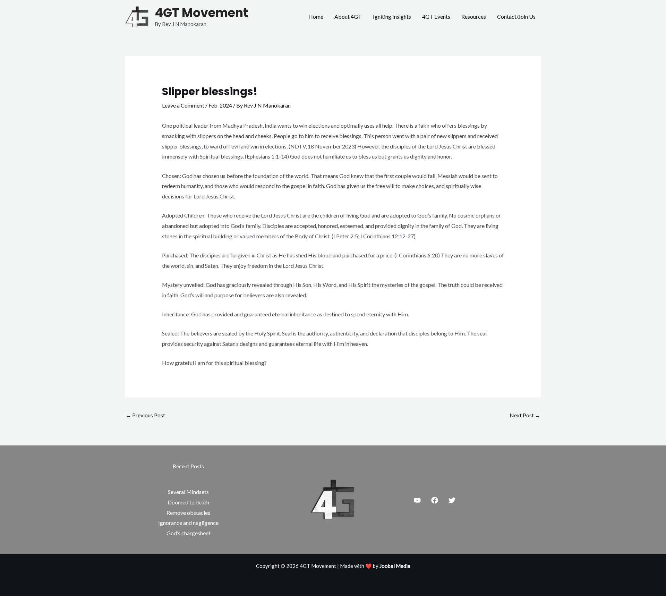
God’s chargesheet (188, 533)
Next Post (525, 415)
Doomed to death (188, 502)
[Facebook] (434, 500)
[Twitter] (452, 500)
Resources (473, 16)
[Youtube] (417, 500)
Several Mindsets (188, 491)
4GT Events (436, 16)
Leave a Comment (183, 105)
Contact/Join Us (516, 16)
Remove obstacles (188, 512)
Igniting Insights (392, 16)
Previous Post (145, 415)
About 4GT (348, 16)
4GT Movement (201, 12)
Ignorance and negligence (188, 522)
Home (315, 16)
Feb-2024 (220, 105)
